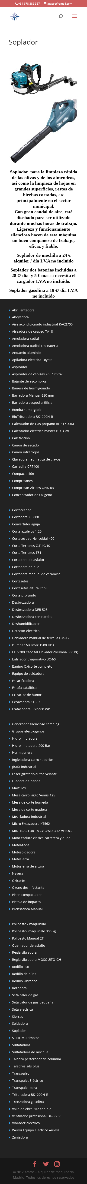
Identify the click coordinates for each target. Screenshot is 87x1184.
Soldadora (20, 1023)
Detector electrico (25, 631)
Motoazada (20, 845)
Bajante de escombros (29, 381)
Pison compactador (27, 894)
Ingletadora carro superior (32, 759)
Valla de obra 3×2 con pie (31, 1109)
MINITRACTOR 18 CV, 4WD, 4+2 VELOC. (42, 830)
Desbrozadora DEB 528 (30, 609)
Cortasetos (20, 581)
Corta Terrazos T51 (26, 552)
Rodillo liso (20, 966)
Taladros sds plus (25, 1066)
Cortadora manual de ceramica (36, 574)
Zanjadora (20, 1137)
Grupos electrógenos (28, 731)
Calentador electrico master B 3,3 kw (40, 431)
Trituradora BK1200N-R (30, 1094)
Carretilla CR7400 (25, 466)
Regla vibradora (24, 952)
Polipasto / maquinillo (29, 924)
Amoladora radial (25, 338)
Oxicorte (18, 880)
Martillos (19, 788)
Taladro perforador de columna (36, 1059)
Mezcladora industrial (29, 816)
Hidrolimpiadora (25, 738)
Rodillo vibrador (24, 981)
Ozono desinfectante (28, 887)
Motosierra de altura (28, 866)
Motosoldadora (23, 852)
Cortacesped (22, 510)
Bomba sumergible (27, 409)
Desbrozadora (23, 602)
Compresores (22, 481)
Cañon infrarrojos (25, 452)
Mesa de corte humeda (30, 802)
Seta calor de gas (25, 995)
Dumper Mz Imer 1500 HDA (33, 645)
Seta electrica (22, 1009)
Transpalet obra (24, 1087)
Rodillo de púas (24, 974)
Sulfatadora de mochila (30, 1052)
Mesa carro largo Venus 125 (33, 795)
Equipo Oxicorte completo (32, 666)
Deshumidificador (26, 623)
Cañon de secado (25, 445)
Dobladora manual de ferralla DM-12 (40, 638)
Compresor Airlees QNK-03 (33, 487)
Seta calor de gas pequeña (32, 1002)
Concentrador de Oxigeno (32, 495)
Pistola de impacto (26, 902)
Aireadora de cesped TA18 (32, 331)
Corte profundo (24, 595)
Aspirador (19, 367)
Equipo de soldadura (28, 673)
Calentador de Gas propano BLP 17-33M (43, 424)
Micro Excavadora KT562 (31, 823)
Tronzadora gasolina (28, 1102)
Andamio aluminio (26, 352)
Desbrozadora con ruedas (32, 617)
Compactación (23, 473)
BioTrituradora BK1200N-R (32, 416)
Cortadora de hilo (25, 567)
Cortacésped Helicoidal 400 (33, 538)
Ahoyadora (20, 317)
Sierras (17, 1016)
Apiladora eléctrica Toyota (32, 360)
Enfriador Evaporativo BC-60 (34, 659)
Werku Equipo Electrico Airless (35, 1130)
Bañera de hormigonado (31, 388)
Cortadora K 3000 (25, 517)
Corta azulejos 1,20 (27, 531)
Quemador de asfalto (28, 945)
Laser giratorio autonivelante (34, 774)
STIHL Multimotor (25, 1038)
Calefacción (21, 438)
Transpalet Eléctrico (27, 1080)
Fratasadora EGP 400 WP (31, 709)
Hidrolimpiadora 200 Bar (31, 745)
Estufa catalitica (24, 687)
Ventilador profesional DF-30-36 (36, 1116)
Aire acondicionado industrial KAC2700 (42, 324)
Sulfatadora (21, 1045)
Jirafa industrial (24, 767)
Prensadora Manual (27, 909)
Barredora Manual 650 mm (33, 395)
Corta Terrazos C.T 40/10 (31, 545)
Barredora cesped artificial (32, 402)
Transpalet (20, 1073)
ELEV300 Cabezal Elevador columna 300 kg (45, 652)
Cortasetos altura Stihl (29, 588)
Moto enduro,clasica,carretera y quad (41, 838)
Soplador (19, 1030)
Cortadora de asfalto (28, 559)
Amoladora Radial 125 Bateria (35, 345)
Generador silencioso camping (35, 724)
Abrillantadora (23, 310)
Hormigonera (22, 752)
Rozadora (19, 988)
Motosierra (20, 859)
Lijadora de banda (26, 781)
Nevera (17, 873)
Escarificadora (23, 680)
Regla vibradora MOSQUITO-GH (36, 959)
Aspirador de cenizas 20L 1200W (37, 374)
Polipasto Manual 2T (28, 938)
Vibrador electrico (26, 1123)
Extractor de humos (27, 695)
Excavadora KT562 (26, 702)
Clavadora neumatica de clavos (36, 459)
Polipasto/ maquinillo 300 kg (34, 931)
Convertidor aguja (26, 524)
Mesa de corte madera (29, 809)
